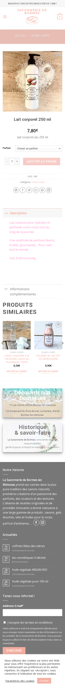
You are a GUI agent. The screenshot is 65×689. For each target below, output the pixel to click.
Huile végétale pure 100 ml (30, 581)
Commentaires (20, 562)
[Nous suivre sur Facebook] (36, 523)
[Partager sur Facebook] (23, 190)
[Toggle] (6, 213)
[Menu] (5, 16)
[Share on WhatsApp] (16, 190)
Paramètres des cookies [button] (19, 680)
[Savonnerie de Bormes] (32, 22)
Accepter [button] (44, 680)
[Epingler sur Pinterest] (42, 190)
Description (18, 213)
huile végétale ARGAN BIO (29, 569)
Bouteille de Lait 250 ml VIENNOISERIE (48, 357)
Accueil (21, 36)
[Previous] (2, 351)
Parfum (7, 148)
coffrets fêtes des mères (28, 546)
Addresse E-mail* (13, 606)
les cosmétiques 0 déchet (29, 557)
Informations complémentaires (23, 291)
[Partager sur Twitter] (29, 190)
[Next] (62, 351)
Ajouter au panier (41, 161)
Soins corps (40, 36)
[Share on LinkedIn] (49, 190)
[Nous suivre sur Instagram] (43, 523)
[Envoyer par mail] (36, 190)
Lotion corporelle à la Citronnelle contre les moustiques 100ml (17, 359)
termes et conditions (39, 623)
